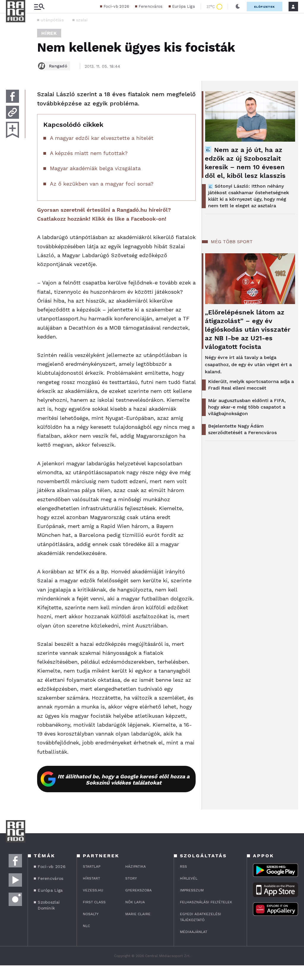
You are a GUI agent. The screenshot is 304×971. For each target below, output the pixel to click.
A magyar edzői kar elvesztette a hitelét (101, 138)
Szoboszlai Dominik (49, 905)
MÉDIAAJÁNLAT (193, 932)
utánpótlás (52, 20)
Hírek (49, 33)
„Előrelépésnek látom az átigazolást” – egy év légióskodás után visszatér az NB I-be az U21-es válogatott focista (247, 329)
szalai (82, 20)
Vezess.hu (93, 890)
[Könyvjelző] (12, 130)
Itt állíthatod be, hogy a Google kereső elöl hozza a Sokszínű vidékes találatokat (123, 779)
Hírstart (91, 878)
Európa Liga (183, 6)
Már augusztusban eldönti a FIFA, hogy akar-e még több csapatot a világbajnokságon (247, 407)
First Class (94, 902)
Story (131, 878)
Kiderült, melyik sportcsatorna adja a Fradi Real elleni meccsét (251, 385)
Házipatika (135, 866)
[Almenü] (39, 6)
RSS (183, 866)
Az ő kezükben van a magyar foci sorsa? (101, 184)
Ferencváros (150, 6)
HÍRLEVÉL (188, 878)
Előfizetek (264, 6)
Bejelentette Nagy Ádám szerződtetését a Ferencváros (242, 429)
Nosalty (91, 914)
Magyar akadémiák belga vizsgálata (95, 168)
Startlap (91, 866)
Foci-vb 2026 (116, 6)
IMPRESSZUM (192, 890)
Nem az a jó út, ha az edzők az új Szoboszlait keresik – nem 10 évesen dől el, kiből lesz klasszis (245, 162)
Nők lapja (135, 902)
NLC (86, 926)
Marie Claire (138, 914)
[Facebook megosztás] (12, 96)
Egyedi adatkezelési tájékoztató (200, 917)
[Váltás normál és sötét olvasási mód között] (237, 6)
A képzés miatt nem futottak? (89, 153)
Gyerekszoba (138, 890)
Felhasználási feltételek (206, 902)
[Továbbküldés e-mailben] (12, 112)
